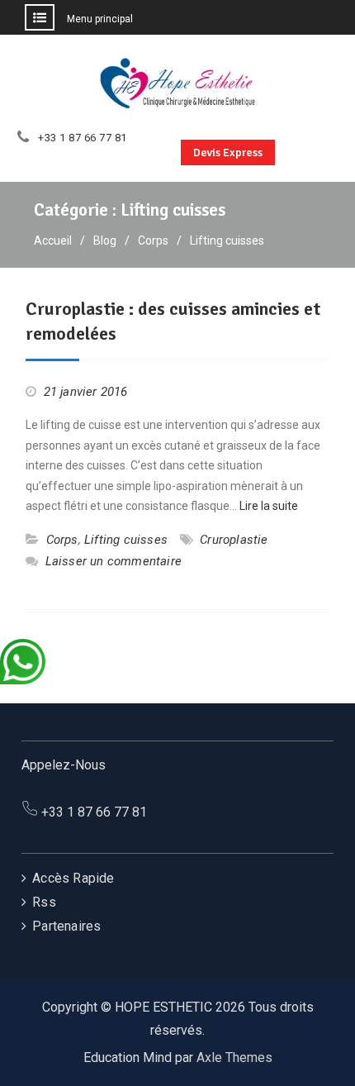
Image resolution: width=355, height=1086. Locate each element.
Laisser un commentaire (113, 561)
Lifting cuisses (126, 539)
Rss (44, 902)
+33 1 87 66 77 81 (82, 138)
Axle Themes (234, 1057)
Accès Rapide (73, 878)
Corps (62, 539)
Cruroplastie (233, 539)
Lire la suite (268, 505)
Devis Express (228, 152)
